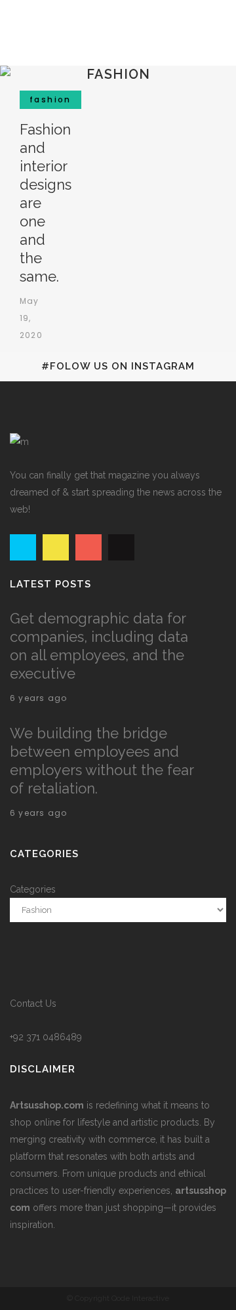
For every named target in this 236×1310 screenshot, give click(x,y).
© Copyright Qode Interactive (118, 1298)
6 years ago (38, 698)
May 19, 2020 (31, 318)
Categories (33, 889)
